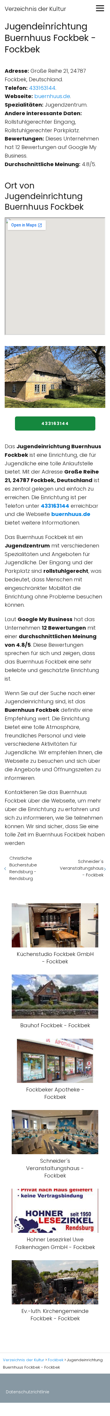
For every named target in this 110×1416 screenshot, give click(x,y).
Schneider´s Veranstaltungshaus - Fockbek (82, 868)
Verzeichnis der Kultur (35, 9)
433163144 (42, 88)
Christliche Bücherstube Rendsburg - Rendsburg (23, 868)
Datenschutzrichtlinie (27, 1392)
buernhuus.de (52, 96)
